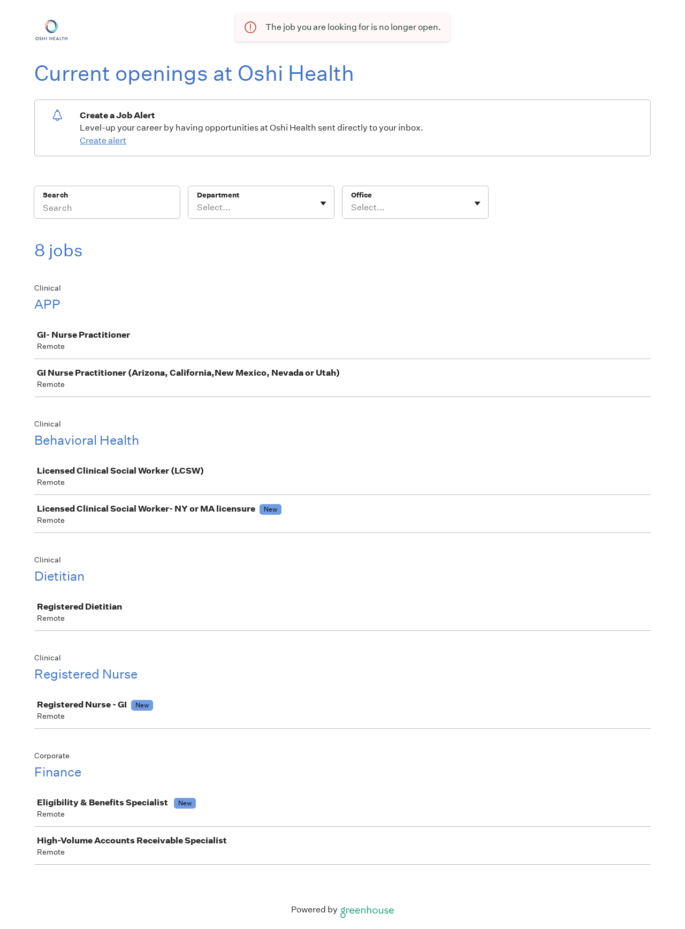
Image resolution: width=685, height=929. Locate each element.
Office (361, 195)
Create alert (103, 140)
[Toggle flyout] (323, 203)
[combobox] (198, 208)
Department (218, 195)
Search (55, 195)
